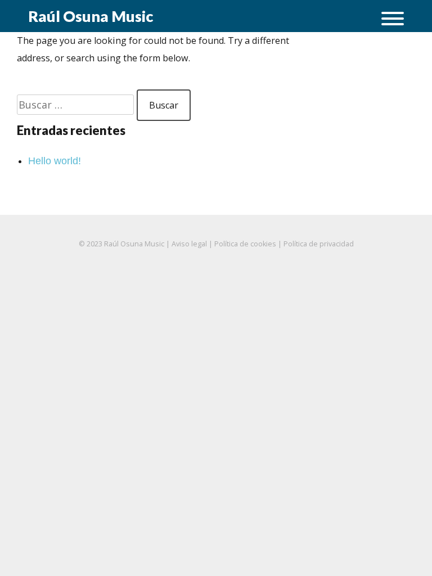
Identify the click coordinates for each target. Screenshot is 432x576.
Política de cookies (245, 244)
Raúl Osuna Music (90, 16)
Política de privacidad (319, 244)
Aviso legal (189, 244)
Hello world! (54, 160)
